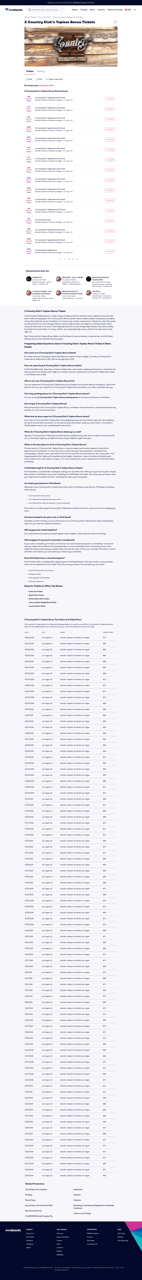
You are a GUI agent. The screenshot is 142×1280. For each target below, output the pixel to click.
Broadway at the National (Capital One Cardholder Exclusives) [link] (94, 1207)
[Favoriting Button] (115, 22)
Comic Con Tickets (36, 591)
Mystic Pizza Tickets (36, 595)
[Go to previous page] (60, 259)
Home (26, 17)
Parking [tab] (41, 71)
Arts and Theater (44, 17)
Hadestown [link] (78, 1190)
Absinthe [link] (77, 1195)
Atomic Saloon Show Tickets (39, 599)
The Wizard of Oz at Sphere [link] (36, 1190)
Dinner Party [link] (30, 1200)
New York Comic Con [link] (33, 1211)
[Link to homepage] (14, 10)
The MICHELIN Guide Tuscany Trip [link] (38, 1216)
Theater (34, 17)
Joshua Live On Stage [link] (82, 1213)
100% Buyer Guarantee (80, 2)
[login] (134, 10)
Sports (92, 10)
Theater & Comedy (114, 10)
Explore (75, 10)
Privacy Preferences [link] (61, 1270)
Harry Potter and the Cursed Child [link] (38, 1205)
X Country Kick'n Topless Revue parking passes (58, 397)
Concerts (101, 10)
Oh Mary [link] (28, 1195)
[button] (29, 79)
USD (129, 10)
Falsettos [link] (77, 1200)
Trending (83, 10)
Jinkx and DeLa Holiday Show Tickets (42, 602)
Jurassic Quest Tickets (37, 606)
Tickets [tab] (30, 71)
